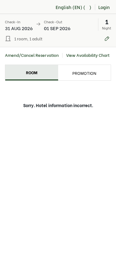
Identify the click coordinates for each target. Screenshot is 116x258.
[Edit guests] (107, 38)
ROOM (31, 72)
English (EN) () (73, 7)
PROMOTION (84, 73)
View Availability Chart (88, 55)
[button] (58, 24)
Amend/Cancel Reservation (32, 55)
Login (104, 7)
